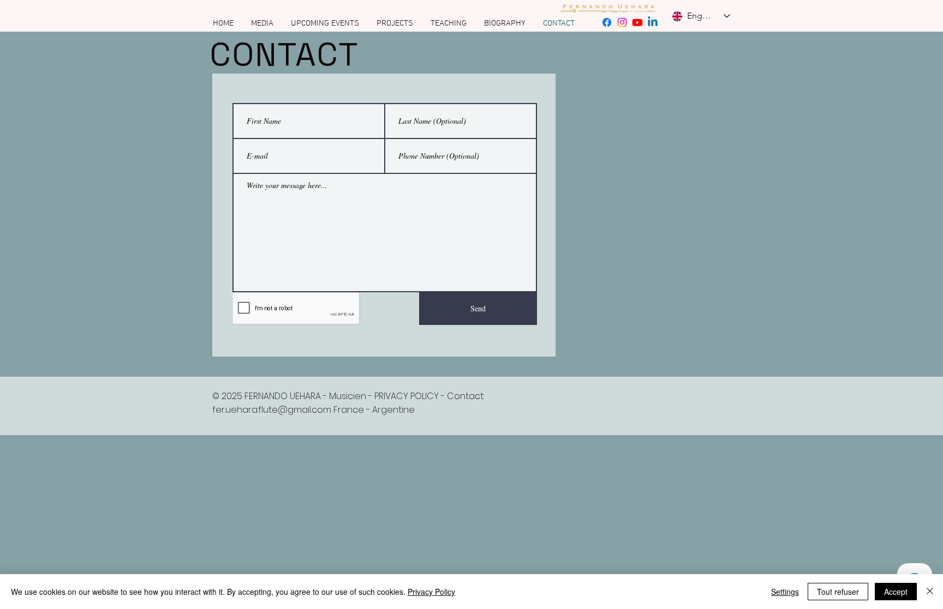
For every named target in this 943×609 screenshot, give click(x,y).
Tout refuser (838, 591)
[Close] (929, 591)
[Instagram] (622, 22)
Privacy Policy (431, 591)
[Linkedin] (653, 22)
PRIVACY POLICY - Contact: (429, 396)
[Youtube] (637, 22)
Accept (896, 591)
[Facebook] (607, 22)
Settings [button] (785, 591)
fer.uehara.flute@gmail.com (271, 409)
